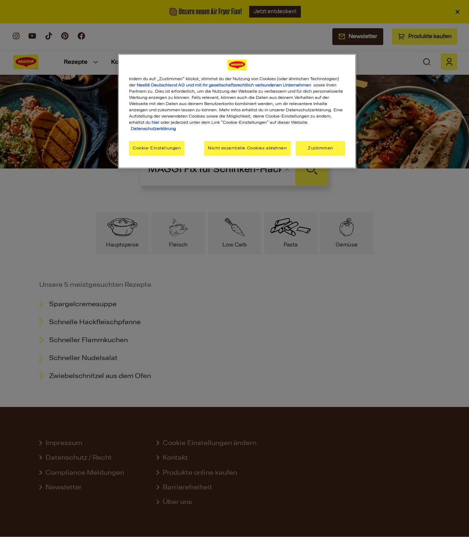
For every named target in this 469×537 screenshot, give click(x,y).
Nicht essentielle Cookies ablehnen (247, 148)
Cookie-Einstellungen (157, 148)
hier (155, 122)
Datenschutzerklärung (153, 128)
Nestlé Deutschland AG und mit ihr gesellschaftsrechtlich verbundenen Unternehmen (224, 85)
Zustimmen (320, 148)
